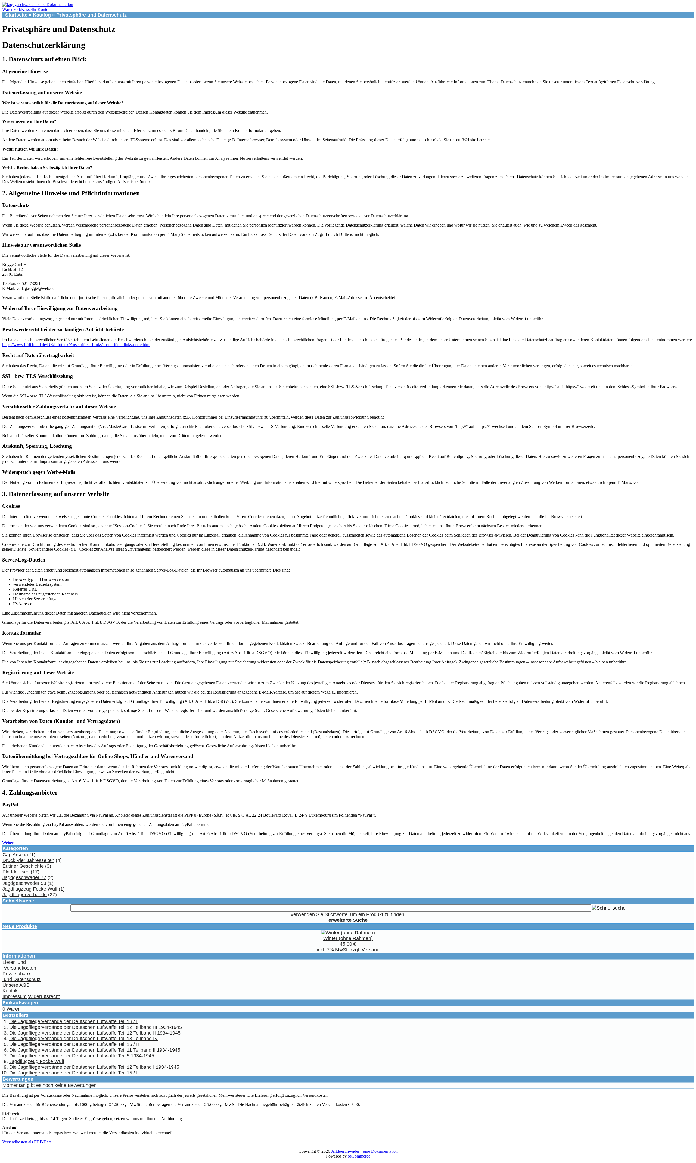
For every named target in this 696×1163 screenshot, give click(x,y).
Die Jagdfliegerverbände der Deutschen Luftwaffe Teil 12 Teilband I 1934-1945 (94, 1067)
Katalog (42, 15)
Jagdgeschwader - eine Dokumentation (364, 1151)
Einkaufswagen (20, 1002)
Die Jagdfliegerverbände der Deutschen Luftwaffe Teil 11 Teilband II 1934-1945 (94, 1050)
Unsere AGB (16, 985)
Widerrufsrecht (44, 996)
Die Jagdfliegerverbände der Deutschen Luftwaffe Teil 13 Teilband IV (83, 1038)
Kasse (26, 9)
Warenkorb (11, 9)
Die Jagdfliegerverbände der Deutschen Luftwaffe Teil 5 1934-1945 (81, 1055)
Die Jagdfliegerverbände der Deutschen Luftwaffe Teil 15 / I (73, 1073)
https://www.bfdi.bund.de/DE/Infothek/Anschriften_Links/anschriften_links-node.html (76, 344)
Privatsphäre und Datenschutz (91, 15)
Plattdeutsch (15, 871)
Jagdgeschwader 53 (24, 883)
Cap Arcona (15, 854)
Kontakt (10, 990)
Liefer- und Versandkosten (19, 965)
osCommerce (359, 1156)
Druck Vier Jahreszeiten (28, 860)
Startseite (16, 15)
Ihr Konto (40, 9)
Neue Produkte (19, 926)
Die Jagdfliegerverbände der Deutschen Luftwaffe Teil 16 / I (73, 1021)
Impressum (14, 996)
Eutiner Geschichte (23, 866)
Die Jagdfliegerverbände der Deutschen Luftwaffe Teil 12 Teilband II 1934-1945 (95, 1033)
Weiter (7, 843)
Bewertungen (17, 1079)
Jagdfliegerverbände (24, 894)
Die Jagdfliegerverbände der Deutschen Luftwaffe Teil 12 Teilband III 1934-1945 (95, 1027)
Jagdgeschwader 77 (24, 877)
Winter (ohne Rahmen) (348, 938)
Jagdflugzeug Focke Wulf (29, 889)
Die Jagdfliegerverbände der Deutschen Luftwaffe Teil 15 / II (74, 1044)
